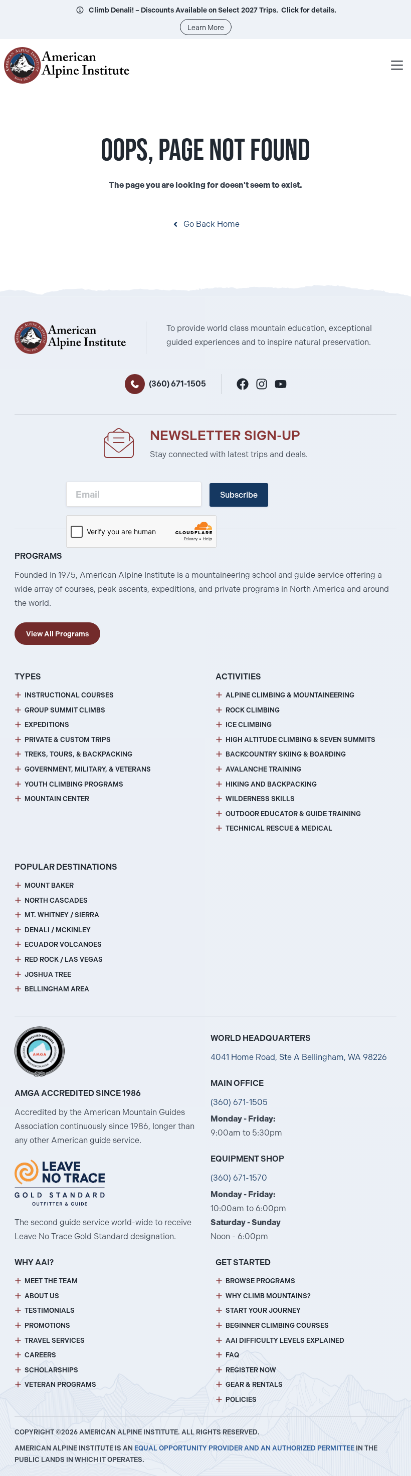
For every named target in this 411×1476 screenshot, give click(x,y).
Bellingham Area (57, 989)
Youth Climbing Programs (74, 784)
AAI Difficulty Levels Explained (285, 1340)
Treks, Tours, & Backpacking (78, 754)
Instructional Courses (69, 695)
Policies (241, 1399)
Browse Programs (260, 1281)
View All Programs (57, 634)
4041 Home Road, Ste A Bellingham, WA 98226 (299, 1057)
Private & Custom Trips (68, 740)
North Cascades (56, 900)
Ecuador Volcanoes (63, 944)
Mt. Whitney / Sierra (62, 915)
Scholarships (51, 1370)
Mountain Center (57, 799)
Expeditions (47, 724)
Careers (40, 1355)
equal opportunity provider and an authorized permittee (244, 1448)
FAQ (232, 1355)
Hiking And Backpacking (271, 784)
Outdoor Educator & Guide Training (293, 814)
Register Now (251, 1370)
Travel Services (55, 1340)
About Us (42, 1296)
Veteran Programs (60, 1384)
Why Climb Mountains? (268, 1296)
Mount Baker (49, 885)
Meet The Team (51, 1281)
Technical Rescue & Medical (279, 828)
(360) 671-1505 (177, 384)
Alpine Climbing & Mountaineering (290, 695)
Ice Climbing (249, 724)
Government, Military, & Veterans (88, 769)
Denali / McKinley (58, 930)
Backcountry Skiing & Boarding (286, 754)
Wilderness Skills (260, 799)
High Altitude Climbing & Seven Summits (300, 740)
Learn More (205, 28)
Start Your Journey (263, 1310)
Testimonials (50, 1310)
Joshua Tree (48, 974)
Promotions (47, 1325)
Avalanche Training (263, 769)
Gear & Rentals (254, 1384)
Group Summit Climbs (65, 710)
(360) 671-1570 (239, 1178)
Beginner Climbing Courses (277, 1325)
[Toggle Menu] (397, 65)
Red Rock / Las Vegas (64, 959)
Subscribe (239, 495)
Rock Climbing (253, 710)
